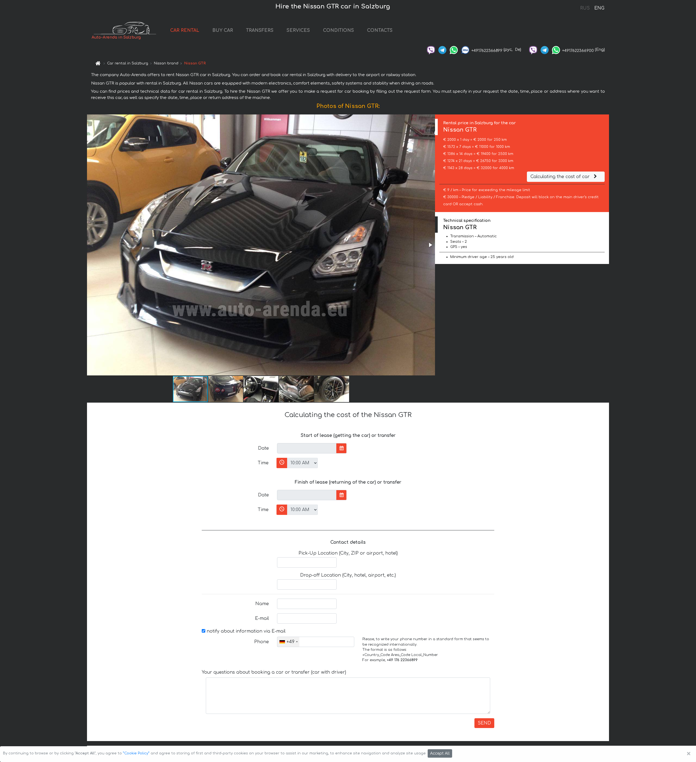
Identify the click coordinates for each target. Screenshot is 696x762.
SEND (484, 723)
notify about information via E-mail (245, 631)
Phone (261, 641)
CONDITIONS (338, 30)
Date (263, 448)
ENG (599, 8)
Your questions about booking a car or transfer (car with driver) (274, 672)
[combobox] (288, 642)
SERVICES (298, 30)
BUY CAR (222, 30)
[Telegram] (442, 50)
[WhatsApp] (454, 50)
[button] (430, 245)
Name (262, 603)
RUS (585, 8)
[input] (307, 448)
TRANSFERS (260, 30)
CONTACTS (380, 30)
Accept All (440, 753)
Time (263, 463)
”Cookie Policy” (136, 753)
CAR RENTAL (184, 30)
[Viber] (431, 50)
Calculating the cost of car (560, 176)
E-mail (262, 618)
